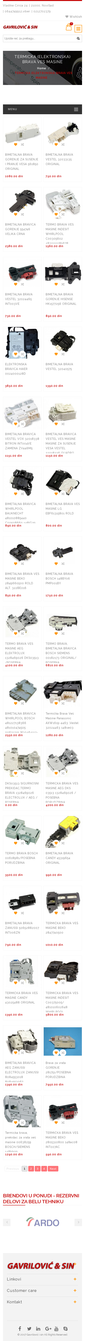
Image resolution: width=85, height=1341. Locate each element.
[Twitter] (29, 1329)
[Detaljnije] (22, 143)
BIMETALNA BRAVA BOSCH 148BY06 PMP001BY (59, 578)
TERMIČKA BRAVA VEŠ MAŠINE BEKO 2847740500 (62, 928)
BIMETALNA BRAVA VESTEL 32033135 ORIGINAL (59, 159)
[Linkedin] (38, 1329)
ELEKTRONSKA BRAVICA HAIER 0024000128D (16, 369)
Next (53, 1168)
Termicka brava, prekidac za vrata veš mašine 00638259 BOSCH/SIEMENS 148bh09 (20, 1142)
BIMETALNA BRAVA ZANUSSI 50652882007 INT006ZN (22, 928)
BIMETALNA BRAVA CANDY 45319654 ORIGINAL (59, 858)
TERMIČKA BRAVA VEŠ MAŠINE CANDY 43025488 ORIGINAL (21, 997)
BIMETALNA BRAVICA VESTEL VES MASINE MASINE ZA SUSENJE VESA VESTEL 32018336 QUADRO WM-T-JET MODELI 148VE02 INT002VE (61, 448)
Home (41, 68)
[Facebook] (19, 1329)
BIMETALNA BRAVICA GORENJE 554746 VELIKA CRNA (20, 229)
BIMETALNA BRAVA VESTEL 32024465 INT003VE (19, 299)
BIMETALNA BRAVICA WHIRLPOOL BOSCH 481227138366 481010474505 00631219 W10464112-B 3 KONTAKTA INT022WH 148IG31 (21, 727)
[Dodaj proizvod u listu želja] (15, 143)
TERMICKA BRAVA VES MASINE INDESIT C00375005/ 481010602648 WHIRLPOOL (62, 1002)
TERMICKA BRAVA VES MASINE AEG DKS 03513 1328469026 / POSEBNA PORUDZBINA (62, 793)
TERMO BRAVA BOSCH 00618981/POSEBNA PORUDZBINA (21, 858)
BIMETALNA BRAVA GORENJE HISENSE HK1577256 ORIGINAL (61, 299)
